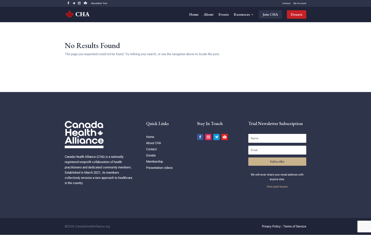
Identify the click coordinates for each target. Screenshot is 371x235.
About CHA (153, 143)
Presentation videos (159, 168)
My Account (300, 3)
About (209, 15)
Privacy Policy (271, 226)
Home (194, 15)
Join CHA (270, 14)
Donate (296, 14)
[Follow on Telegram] (216, 137)
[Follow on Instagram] (208, 137)
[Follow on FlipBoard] (224, 137)
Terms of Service (294, 226)
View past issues (277, 186)
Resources (242, 15)
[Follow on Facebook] (200, 137)
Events (224, 15)
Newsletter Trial (99, 3)
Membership (154, 161)
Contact (286, 3)
